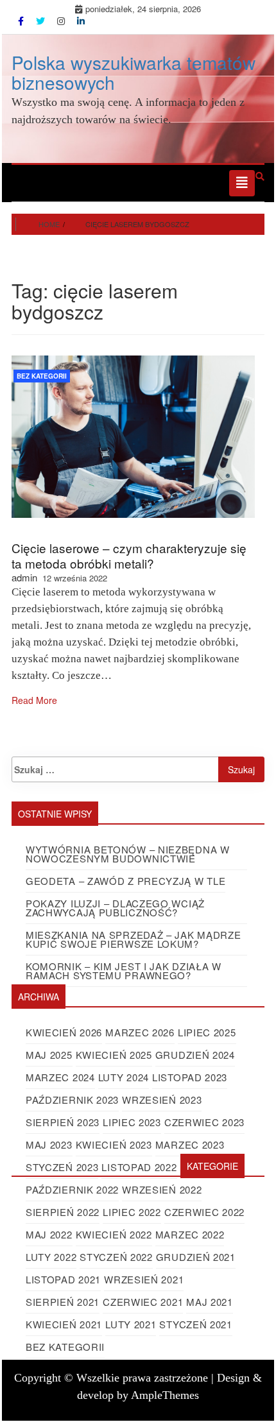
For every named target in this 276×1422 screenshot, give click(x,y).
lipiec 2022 (132, 1212)
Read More (34, 700)
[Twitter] (41, 20)
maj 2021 (209, 1301)
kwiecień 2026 (64, 1032)
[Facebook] (22, 20)
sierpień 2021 (62, 1301)
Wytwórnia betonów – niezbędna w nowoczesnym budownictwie (128, 854)
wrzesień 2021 (144, 1279)
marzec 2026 (140, 1032)
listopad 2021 (63, 1279)
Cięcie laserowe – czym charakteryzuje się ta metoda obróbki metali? (129, 555)
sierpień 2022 (62, 1212)
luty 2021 (130, 1324)
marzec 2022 (190, 1234)
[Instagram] (62, 20)
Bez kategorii (42, 376)
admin (24, 577)
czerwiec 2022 (204, 1212)
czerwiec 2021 (143, 1301)
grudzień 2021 (196, 1257)
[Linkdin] (81, 20)
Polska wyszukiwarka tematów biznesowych (133, 72)
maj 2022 (49, 1234)
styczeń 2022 (116, 1257)
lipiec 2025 (207, 1032)
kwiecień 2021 (64, 1324)
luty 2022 (51, 1257)
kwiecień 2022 (114, 1234)
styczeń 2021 (195, 1324)
